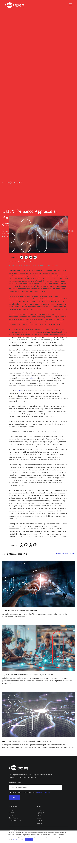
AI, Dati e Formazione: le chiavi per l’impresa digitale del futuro (28, 674)
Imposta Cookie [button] (18, 840)
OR (14, 182)
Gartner (19, 391)
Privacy (39, 820)
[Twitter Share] (26, 257)
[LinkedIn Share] (21, 257)
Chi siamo (40, 810)
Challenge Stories (15, 820)
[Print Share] (35, 257)
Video (39, 818)
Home (11, 810)
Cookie (39, 823)
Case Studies (13, 818)
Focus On (12, 815)
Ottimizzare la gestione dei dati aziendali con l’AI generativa (26, 741)
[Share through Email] (30, 257)
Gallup (31, 378)
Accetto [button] (29, 840)
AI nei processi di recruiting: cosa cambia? (19, 610)
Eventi (39, 815)
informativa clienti (43, 792)
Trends (7, 182)
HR (19, 182)
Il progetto (41, 813)
